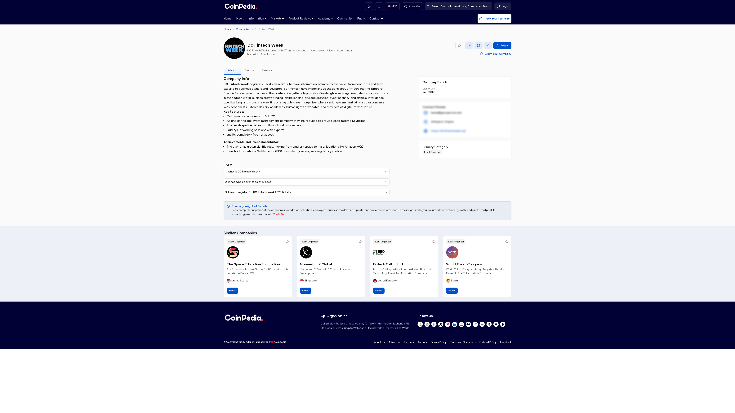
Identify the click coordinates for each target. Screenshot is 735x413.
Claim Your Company (498, 53)
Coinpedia (280, 342)
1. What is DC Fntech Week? (242, 171)
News (240, 18)
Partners (409, 342)
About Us (379, 342)
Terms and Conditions (463, 342)
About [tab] (232, 70)
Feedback (505, 342)
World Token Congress (464, 264)
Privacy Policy (438, 342)
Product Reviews (299, 18)
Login (505, 6)
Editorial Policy (487, 342)
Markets (276, 18)
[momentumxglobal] (306, 252)
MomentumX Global (316, 264)
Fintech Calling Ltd (388, 264)
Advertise (394, 342)
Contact (375, 18)
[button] (287, 241)
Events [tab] (249, 70)
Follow (504, 45)
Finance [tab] (267, 70)
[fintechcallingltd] (379, 252)
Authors (422, 342)
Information (256, 18)
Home (228, 18)
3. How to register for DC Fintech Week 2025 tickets (258, 192)
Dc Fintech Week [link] (264, 29)
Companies (243, 29)
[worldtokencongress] (452, 252)
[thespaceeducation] (233, 252)
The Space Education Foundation (253, 264)
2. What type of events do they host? (249, 182)
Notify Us (278, 214)
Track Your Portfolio (497, 18)
